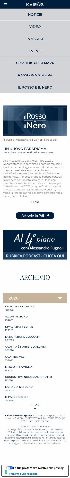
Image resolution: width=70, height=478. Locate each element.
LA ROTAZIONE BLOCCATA (22, 336)
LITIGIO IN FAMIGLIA (18, 366)
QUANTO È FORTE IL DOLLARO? (26, 346)
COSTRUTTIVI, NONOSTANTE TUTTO (28, 377)
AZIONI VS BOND (16, 316)
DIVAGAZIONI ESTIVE (19, 326)
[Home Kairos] (35, 4)
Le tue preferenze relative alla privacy (38, 468)
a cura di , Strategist (30, 139)
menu (5, 4)
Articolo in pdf (33, 215)
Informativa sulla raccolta (21, 473)
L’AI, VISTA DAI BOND (19, 386)
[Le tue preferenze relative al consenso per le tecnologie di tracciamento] (6, 472)
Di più (35, 201)
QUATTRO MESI (15, 356)
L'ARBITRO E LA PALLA (20, 306)
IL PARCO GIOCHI (16, 397)
